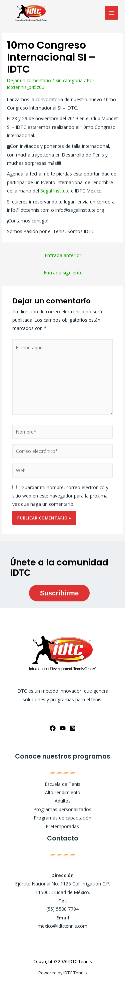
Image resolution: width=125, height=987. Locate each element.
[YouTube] (63, 728)
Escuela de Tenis (62, 784)
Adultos (63, 801)
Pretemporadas (62, 826)
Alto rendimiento (62, 792)
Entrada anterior (63, 255)
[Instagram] (73, 728)
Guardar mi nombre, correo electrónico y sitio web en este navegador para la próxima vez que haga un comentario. (60, 495)
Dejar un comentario (29, 80)
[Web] (62, 472)
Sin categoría (69, 80)
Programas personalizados (62, 809)
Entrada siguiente (63, 272)
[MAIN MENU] (112, 13)
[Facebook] (53, 728)
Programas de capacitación (62, 818)
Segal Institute (55, 190)
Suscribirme (59, 593)
